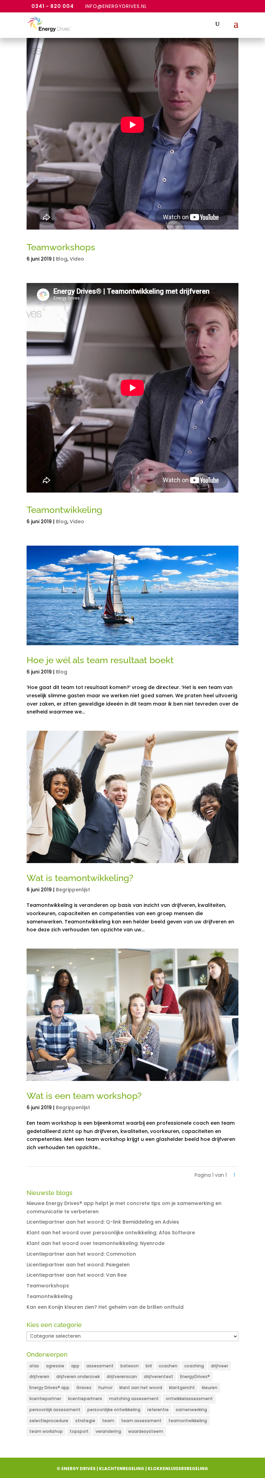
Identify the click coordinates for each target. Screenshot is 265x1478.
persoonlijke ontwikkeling (113, 1410)
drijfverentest (158, 1376)
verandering (108, 1431)
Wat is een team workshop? (84, 1096)
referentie (158, 1410)
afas (34, 1366)
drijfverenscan (122, 1376)
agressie (55, 1366)
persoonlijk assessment (54, 1410)
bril (149, 1366)
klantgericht (182, 1387)
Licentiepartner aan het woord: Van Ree (77, 1275)
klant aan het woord (140, 1387)
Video (77, 258)
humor (105, 1387)
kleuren (209, 1387)
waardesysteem (145, 1431)
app (75, 1366)
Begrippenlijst (73, 889)
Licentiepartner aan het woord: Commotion (81, 1254)
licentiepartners (85, 1398)
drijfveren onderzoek (78, 1376)
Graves (83, 1387)
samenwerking (191, 1410)
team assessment (141, 1421)
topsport (79, 1431)
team (108, 1421)
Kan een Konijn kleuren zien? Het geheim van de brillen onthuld (105, 1307)
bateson (129, 1366)
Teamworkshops (61, 247)
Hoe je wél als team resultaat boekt (100, 660)
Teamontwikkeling (64, 510)
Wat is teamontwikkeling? (80, 878)
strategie (85, 1421)
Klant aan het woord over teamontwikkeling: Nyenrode (96, 1243)
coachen (168, 1366)
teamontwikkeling (187, 1421)
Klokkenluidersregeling (178, 1468)
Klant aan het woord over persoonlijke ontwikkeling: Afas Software (111, 1232)
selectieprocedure (48, 1421)
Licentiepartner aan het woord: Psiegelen (78, 1264)
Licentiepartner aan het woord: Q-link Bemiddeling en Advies (103, 1221)
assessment (100, 1366)
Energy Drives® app (49, 1387)
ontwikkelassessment (189, 1398)
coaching (194, 1366)
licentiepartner (45, 1398)
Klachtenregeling (121, 1468)
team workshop (46, 1431)
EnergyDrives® (195, 1376)
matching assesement (134, 1398)
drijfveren (39, 1376)
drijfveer (219, 1366)
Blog (61, 258)
